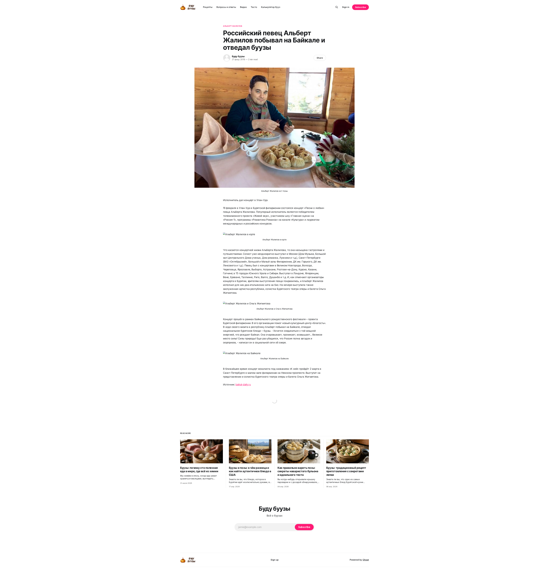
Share (320, 57)
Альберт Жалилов (232, 26)
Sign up (275, 559)
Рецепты (207, 7)
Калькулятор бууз (270, 7)
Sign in (345, 7)
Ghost (366, 559)
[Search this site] (336, 7)
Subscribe (360, 7)
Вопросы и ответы (226, 7)
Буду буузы (238, 56)
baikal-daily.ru (243, 384)
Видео (243, 7)
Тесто (254, 7)
